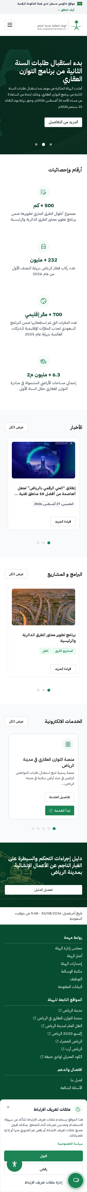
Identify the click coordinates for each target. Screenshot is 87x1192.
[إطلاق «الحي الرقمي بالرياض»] (51, 144)
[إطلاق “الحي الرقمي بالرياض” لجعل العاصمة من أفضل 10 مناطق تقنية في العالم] (43, 460)
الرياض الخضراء (71, 1041)
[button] (39, 10)
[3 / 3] (38, 542)
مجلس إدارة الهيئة (68, 948)
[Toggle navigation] (10, 25)
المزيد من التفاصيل (61, 122)
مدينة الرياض (72, 1010)
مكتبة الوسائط (71, 971)
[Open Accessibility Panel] (14, 1164)
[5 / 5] (32, 828)
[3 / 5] (43, 828)
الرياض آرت (73, 1049)
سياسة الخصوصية (70, 1143)
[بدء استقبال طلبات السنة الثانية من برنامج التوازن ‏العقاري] (43, 144)
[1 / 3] (48, 542)
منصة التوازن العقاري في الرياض (59, 1018)
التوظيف (76, 979)
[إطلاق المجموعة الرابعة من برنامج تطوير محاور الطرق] (36, 144)
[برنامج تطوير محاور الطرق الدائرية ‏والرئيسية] (43, 607)
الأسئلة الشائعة (71, 1088)
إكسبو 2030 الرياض (67, 1033)
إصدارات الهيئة (71, 964)
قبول (43, 1155)
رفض (43, 1169)
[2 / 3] (43, 542)
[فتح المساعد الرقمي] (75, 1180)
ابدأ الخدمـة (62, 810)
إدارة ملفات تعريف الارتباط (43, 1182)
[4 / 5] (38, 828)
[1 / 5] (54, 828)
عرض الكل (16, 427)
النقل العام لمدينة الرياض (63, 1026)
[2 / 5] (48, 828)
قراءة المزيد (63, 521)
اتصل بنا (76, 1080)
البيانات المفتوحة (70, 987)
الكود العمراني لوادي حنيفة (63, 1057)
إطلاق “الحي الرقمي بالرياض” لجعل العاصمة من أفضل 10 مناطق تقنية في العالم (45, 494)
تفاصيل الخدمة (59, 797)
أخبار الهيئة (74, 956)
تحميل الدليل (43, 889)
